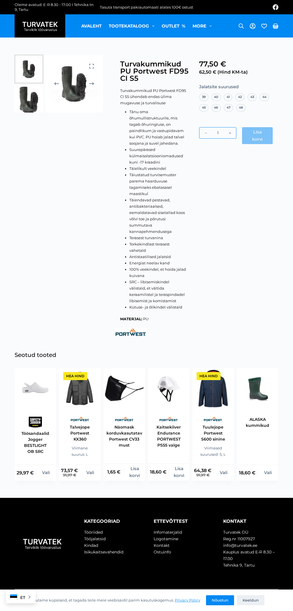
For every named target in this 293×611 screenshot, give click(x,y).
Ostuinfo (162, 552)
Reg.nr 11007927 (239, 538)
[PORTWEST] (130, 332)
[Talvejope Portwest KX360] (79, 388)
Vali (46, 472)
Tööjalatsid (95, 538)
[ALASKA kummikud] (257, 388)
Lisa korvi (257, 135)
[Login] (253, 26)
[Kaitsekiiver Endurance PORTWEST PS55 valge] (168, 388)
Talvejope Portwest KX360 (80, 433)
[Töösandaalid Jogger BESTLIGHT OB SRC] (35, 388)
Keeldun (251, 600)
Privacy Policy (187, 600)
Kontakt (162, 545)
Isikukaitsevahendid (103, 552)
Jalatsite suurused (219, 86)
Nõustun (220, 600)
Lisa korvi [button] (134, 472)
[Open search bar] (241, 25)
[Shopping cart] (275, 26)
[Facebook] (275, 7)
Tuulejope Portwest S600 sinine (213, 433)
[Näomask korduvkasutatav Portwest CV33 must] (124, 388)
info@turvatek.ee (240, 545)
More (199, 26)
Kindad (91, 545)
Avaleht (91, 26)
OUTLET (173, 26)
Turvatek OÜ (235, 532)
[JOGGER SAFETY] (35, 421)
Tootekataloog (129, 26)
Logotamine (166, 538)
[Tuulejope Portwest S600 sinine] (213, 388)
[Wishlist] (264, 26)
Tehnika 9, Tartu (239, 565)
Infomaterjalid (168, 532)
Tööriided (93, 532)
